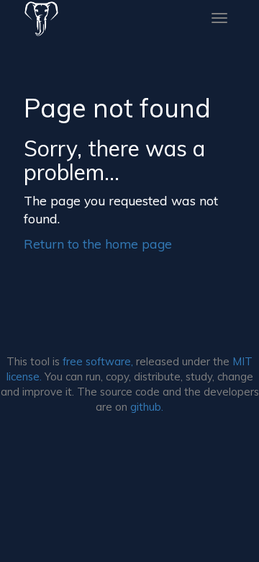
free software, (98, 361)
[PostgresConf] (41, 18)
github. (146, 407)
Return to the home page (98, 243)
